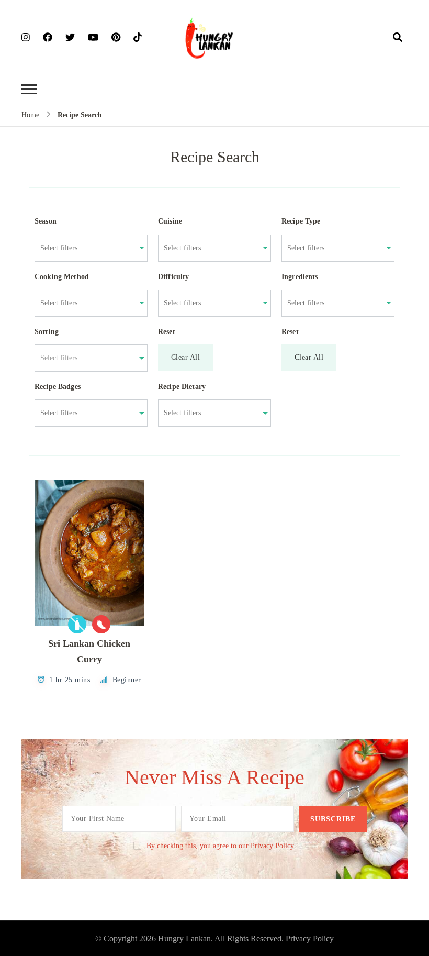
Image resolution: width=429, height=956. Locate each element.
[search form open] (398, 37)
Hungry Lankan (184, 938)
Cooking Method (62, 277)
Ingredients (299, 277)
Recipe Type (301, 221)
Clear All (185, 357)
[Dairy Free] (77, 624)
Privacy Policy (310, 938)
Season (46, 221)
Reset (166, 332)
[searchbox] (85, 248)
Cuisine (170, 221)
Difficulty (173, 277)
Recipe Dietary (182, 387)
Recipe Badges (58, 387)
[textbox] (85, 358)
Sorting (47, 332)
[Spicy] (101, 624)
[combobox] (85, 248)
